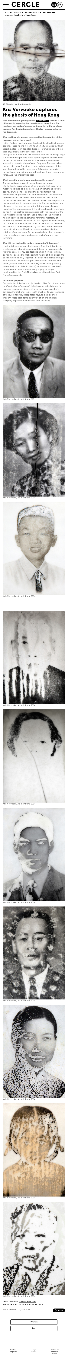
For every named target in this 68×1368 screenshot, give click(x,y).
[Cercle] (25, 4)
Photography (24, 105)
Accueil (8, 12)
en (54, 5)
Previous (34, 1322)
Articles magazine (33, 12)
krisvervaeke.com (27, 1302)
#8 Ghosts (8, 105)
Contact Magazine (13, 1351)
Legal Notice (33, 1351)
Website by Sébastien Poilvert (55, 1352)
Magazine (18, 12)
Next (33, 1328)
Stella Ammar (9, 1310)
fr (59, 5)
